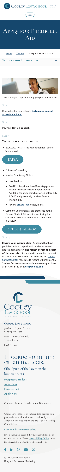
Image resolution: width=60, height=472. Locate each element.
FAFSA (13, 159)
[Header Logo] (30, 6)
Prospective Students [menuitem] (15, 379)
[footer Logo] (18, 304)
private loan (23, 204)
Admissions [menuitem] (10, 384)
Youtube (26, 449)
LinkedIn (11, 449)
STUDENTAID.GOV (22, 229)
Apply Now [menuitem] (10, 393)
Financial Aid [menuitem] (11, 389)
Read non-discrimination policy (20, 429)
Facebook (5, 449)
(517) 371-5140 (10, 344)
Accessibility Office (39, 438)
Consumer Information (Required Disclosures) (27, 403)
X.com (33, 449)
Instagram (18, 449)
